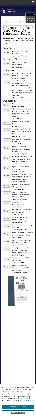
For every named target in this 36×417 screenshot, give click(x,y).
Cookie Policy (29, 400)
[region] (18, 400)
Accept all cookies (18, 407)
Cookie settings (24, 398)
